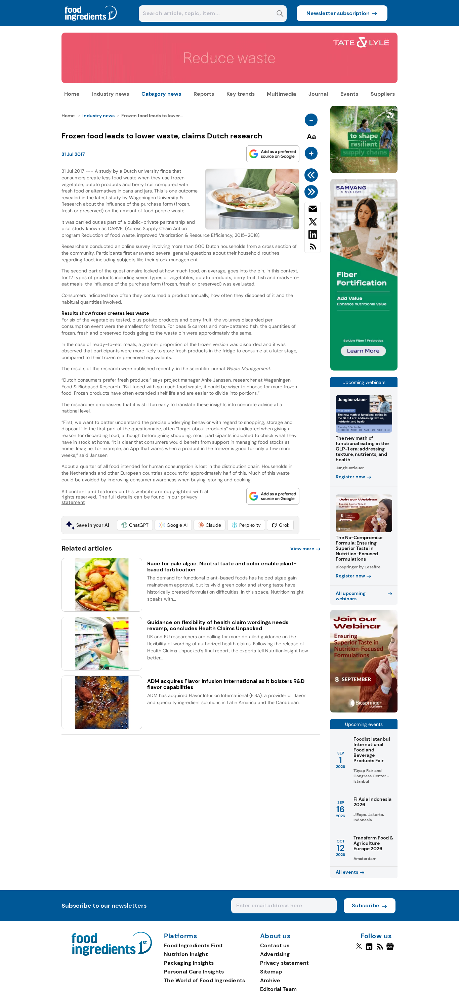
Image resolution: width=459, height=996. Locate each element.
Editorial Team (278, 989)
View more (302, 548)
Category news (161, 94)
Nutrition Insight (186, 954)
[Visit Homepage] (91, 24)
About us (275, 936)
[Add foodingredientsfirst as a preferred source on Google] (272, 153)
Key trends (240, 94)
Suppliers (383, 94)
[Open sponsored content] (229, 81)
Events (349, 94)
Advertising (275, 954)
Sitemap (271, 971)
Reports (204, 94)
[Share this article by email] (313, 210)
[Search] (280, 14)
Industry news (110, 94)
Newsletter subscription (338, 13)
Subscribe (366, 905)
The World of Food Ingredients (204, 980)
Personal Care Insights (194, 971)
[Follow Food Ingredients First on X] (359, 949)
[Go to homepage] (112, 954)
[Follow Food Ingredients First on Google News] (391, 949)
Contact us (274, 945)
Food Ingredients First (193, 945)
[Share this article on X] (313, 223)
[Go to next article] (312, 192)
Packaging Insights (189, 963)
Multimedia (281, 94)
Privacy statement (284, 963)
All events (347, 872)
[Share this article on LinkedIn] (313, 235)
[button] (135, 525)
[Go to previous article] (312, 175)
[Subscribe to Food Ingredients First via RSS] (313, 249)
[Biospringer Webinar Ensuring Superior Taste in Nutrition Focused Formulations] (364, 710)
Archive (270, 980)
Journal (318, 94)
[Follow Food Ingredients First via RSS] (380, 949)
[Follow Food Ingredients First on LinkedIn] (369, 949)
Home (72, 94)
